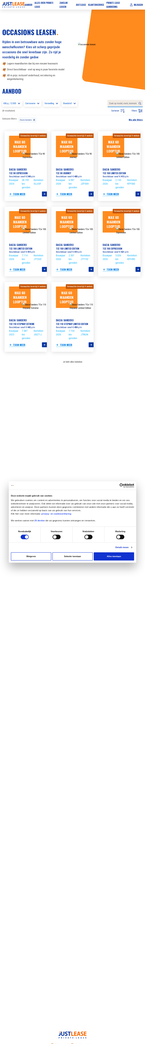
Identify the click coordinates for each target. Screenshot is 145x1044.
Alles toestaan (114, 556)
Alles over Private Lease (44, 4)
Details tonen (122, 547)
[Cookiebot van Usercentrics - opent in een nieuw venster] (121, 485)
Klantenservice (96, 4)
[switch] (57, 537)
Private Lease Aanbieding (113, 4)
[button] (19, 120)
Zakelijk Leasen (63, 4)
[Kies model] (44, 194)
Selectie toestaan (72, 556)
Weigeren (31, 556)
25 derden (39, 520)
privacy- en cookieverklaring (56, 514)
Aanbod (28, 4)
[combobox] (125, 103)
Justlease (81, 4)
